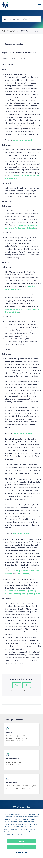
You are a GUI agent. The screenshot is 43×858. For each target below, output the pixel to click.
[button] (21, 44)
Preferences (21, 852)
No (26, 685)
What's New (12, 31)
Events (9, 732)
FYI (3, 31)
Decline (21, 847)
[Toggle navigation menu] (39, 5)
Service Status (12, 758)
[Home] (5, 5)
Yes (16, 685)
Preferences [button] (19, 834)
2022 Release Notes (30, 31)
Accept (21, 841)
